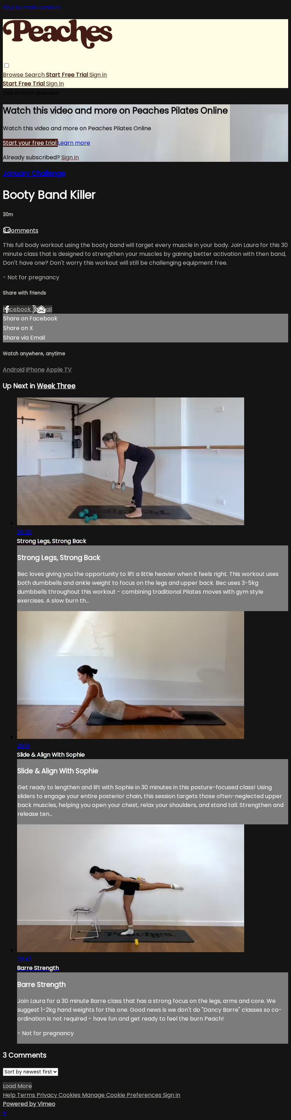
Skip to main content (32, 7)
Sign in (98, 75)
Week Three (56, 386)
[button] (6, 65)
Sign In (55, 83)
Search (35, 75)
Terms (27, 1095)
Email (44, 309)
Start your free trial (30, 143)
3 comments (20, 230)
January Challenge (34, 173)
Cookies (70, 1095)
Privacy (48, 1095)
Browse (14, 75)
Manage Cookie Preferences (122, 1095)
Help (10, 1095)
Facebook (17, 309)
